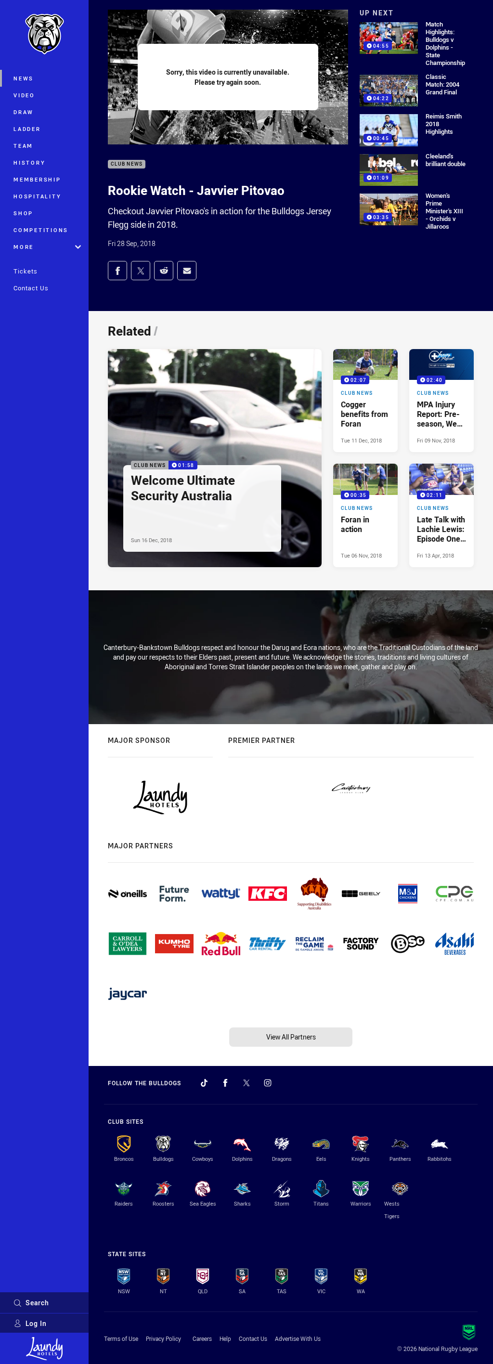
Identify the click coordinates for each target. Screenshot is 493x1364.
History (29, 162)
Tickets (25, 271)
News (23, 78)
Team (23, 145)
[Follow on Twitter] (246, 1082)
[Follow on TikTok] (204, 1082)
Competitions (40, 230)
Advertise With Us (298, 1338)
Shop (23, 213)
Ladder (27, 128)
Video (24, 95)
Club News (127, 164)
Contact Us (31, 288)
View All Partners (291, 1036)
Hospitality (37, 196)
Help (225, 1338)
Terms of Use (121, 1338)
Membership (37, 179)
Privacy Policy (163, 1338)
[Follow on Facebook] (225, 1082)
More (23, 246)
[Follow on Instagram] (268, 1082)
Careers (202, 1338)
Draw (23, 112)
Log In (36, 1323)
